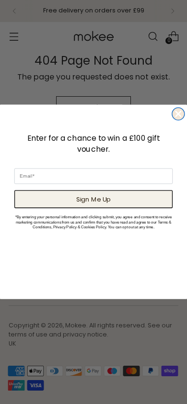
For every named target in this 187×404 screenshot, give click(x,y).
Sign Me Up (93, 199)
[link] (93, 118)
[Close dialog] (178, 114)
